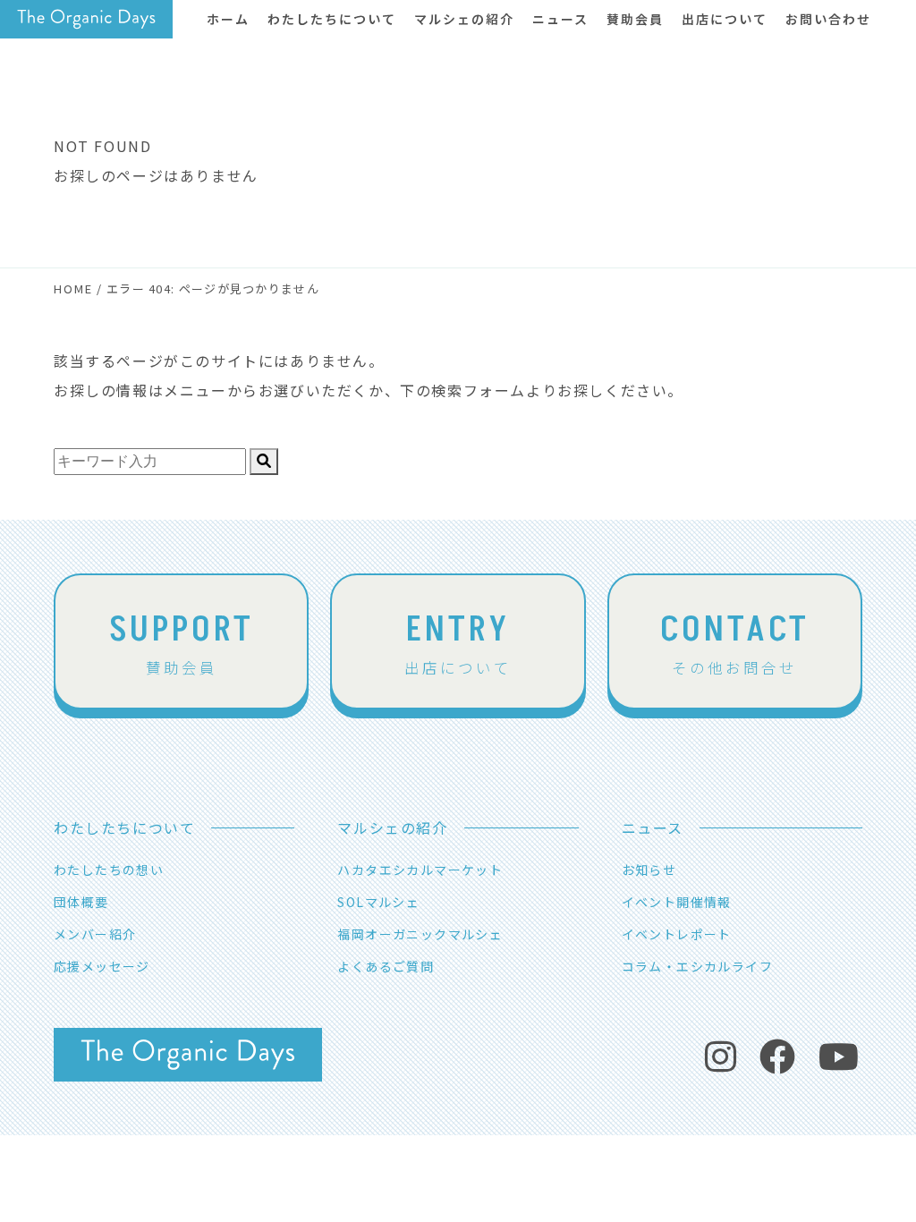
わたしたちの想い (109, 869)
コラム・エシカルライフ (697, 966)
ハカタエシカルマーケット (420, 869)
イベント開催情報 (677, 902)
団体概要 (81, 902)
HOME (73, 288)
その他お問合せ (735, 641)
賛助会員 (181, 641)
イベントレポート (677, 934)
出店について (458, 641)
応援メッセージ (102, 966)
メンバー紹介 (95, 934)
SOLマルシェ (378, 902)
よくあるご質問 (385, 966)
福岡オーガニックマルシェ (420, 934)
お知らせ (649, 869)
